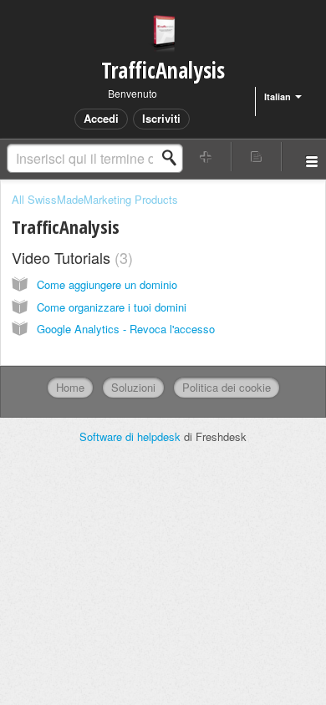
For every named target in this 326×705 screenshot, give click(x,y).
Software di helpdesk (131, 436)
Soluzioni (133, 387)
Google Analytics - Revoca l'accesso (126, 329)
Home (70, 387)
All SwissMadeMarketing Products (95, 199)
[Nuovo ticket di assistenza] (206, 156)
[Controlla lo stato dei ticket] (257, 156)
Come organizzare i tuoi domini (111, 307)
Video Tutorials (70, 257)
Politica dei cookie (226, 387)
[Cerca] (173, 158)
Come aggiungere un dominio (107, 284)
